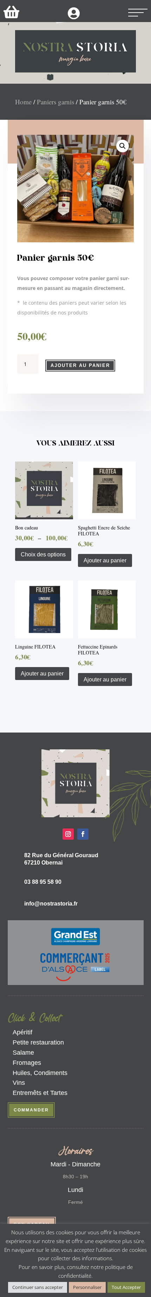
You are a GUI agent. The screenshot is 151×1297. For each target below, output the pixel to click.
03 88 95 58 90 (42, 882)
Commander (31, 1110)
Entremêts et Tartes (40, 1092)
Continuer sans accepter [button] (37, 1287)
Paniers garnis (55, 101)
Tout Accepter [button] (126, 1287)
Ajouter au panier (80, 365)
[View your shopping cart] (11, 11)
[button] (122, 146)
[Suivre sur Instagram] (68, 834)
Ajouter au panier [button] (105, 560)
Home (23, 101)
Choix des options (43, 554)
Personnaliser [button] (87, 1287)
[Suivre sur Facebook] (82, 834)
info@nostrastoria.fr (51, 904)
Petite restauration (38, 1042)
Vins (19, 1082)
